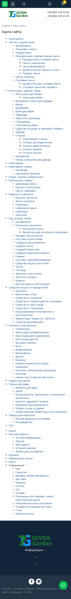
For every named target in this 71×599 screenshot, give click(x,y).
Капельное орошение (28, 225)
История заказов (26, 448)
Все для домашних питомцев (33, 418)
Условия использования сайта (34, 506)
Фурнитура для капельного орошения (45, 232)
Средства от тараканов (29, 308)
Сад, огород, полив (20, 218)
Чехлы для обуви (32, 97)
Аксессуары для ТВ (27, 339)
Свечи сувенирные (33, 63)
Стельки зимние (32, 149)
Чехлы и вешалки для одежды (33, 159)
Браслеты (21, 291)
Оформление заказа (21, 458)
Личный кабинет (19, 434)
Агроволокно (23, 221)
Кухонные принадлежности (32, 404)
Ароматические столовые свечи (41, 83)
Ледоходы (21, 114)
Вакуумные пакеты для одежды (34, 101)
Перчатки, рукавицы (28, 118)
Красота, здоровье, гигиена (32, 401)
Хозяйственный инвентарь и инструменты (41, 411)
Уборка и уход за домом (30, 408)
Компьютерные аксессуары (32, 363)
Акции (12, 430)
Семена (20, 256)
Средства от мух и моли (30, 304)
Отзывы (20, 493)
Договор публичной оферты (32, 475)
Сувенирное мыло (26, 208)
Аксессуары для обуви (29, 94)
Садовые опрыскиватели (30, 242)
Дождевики (22, 107)
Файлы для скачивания (29, 451)
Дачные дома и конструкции (33, 284)
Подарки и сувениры (21, 194)
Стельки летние (31, 152)
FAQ (18, 468)
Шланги (20, 280)
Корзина (14, 455)
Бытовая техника (26, 342)
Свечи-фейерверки (33, 66)
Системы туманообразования (33, 259)
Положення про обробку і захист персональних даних (35, 498)
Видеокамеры (24, 349)
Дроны (20, 356)
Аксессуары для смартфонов (32, 335)
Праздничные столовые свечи (40, 59)
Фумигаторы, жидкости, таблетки (35, 318)
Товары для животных (22, 415)
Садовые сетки (24, 246)
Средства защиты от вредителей (28, 287)
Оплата (20, 486)
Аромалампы (23, 45)
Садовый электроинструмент (33, 253)
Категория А (16, 38)
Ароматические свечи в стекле (40, 69)
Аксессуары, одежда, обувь (24, 90)
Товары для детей (19, 380)
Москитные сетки (26, 294)
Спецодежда (23, 121)
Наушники (22, 366)
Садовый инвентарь (28, 249)
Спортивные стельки (34, 139)
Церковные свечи (26, 183)
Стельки (20, 135)
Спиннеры (22, 204)
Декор (19, 391)
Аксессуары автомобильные (32, 332)
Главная (6, 25)
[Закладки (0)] (49, 4)
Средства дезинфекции (29, 322)
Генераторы (23, 328)
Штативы (21, 373)
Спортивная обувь (26, 125)
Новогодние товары (20, 166)
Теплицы (21, 270)
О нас (19, 510)
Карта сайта (19, 25)
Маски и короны (25, 201)
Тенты (19, 266)
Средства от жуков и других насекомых (39, 301)
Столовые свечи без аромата (39, 87)
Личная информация (28, 437)
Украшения (22, 156)
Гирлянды (21, 170)
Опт (18, 489)
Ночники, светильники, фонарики (36, 370)
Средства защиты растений (32, 263)
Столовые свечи (25, 80)
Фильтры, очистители (29, 273)
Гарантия (21, 472)
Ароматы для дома (27, 387)
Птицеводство (24, 422)
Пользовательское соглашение (34, 503)
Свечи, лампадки (26, 190)
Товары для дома (19, 384)
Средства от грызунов (29, 297)
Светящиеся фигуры (28, 173)
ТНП (11, 425)
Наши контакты (25, 513)
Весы (19, 346)
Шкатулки (21, 215)
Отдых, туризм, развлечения (26, 177)
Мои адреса (23, 444)
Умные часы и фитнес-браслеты (35, 377)
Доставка (21, 479)
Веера (19, 104)
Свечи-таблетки (25, 76)
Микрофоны (23, 353)
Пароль (20, 441)
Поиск (12, 461)
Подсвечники (23, 52)
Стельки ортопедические (37, 142)
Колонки (21, 360)
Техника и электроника (22, 325)
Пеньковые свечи (26, 49)
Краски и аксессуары (28, 187)
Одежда (20, 132)
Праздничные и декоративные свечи (38, 56)
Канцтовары (16, 163)
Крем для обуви (25, 111)
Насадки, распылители (29, 235)
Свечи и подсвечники (22, 42)
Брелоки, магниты (26, 197)
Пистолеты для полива (29, 239)
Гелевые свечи (31, 73)
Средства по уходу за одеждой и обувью (39, 128)
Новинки (21, 482)
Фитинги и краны (26, 277)
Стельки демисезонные (36, 145)
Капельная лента (32, 228)
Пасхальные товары (21, 180)
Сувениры (22, 211)
